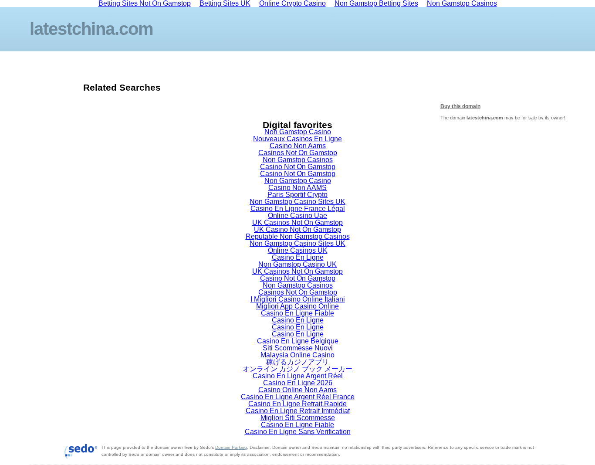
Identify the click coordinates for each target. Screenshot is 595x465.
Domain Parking (231, 447)
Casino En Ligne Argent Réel (298, 376)
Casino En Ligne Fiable (297, 313)
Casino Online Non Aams (297, 390)
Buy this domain (460, 106)
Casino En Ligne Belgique (297, 341)
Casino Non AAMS (297, 187)
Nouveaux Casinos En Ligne (297, 139)
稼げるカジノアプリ (297, 362)
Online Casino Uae (297, 215)
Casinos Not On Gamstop (297, 152)
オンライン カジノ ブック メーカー (297, 369)
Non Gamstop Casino (297, 132)
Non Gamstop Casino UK (297, 264)
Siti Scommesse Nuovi (298, 348)
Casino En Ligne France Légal (297, 208)
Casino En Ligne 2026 (297, 383)
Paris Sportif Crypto (297, 194)
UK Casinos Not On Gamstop (297, 222)
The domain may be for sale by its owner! (502, 117)
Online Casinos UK (298, 250)
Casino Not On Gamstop (297, 166)
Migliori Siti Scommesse (297, 417)
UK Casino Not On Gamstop (297, 229)
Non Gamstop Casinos (298, 159)
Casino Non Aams (298, 145)
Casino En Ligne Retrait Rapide (297, 403)
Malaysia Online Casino (297, 355)
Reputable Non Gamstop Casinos (298, 236)
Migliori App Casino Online (297, 306)
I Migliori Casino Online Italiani (297, 299)
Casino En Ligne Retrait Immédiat (298, 410)
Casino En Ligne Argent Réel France (298, 397)
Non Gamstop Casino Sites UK (297, 201)
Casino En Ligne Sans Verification (298, 431)
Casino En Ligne (298, 257)
